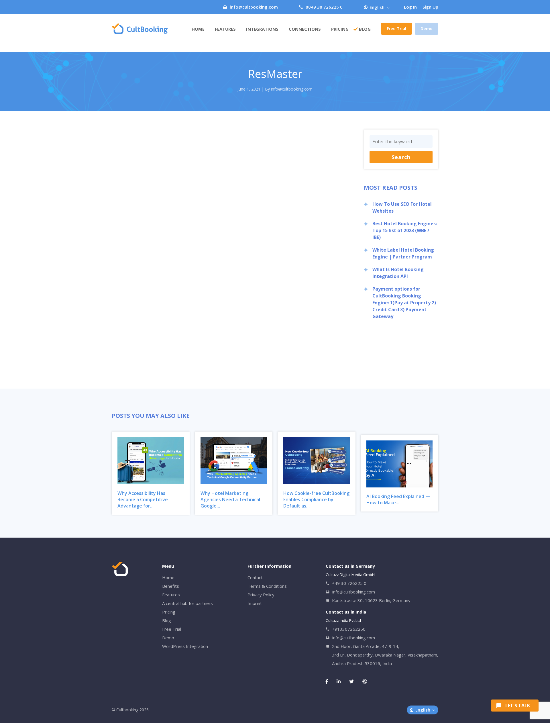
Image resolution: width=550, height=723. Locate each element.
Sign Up (430, 7)
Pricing (168, 612)
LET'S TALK (517, 705)
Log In (410, 7)
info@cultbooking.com (254, 7)
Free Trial (396, 28)
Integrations (262, 29)
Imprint (254, 603)
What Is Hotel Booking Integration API (398, 272)
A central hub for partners (187, 603)
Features (225, 29)
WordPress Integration (185, 646)
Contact (255, 577)
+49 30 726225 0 (349, 583)
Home (198, 29)
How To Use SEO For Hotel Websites (402, 207)
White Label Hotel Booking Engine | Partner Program (403, 253)
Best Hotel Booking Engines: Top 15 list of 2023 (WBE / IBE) (404, 230)
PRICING (340, 29)
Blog (365, 29)
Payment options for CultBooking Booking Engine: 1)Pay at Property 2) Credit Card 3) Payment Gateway (404, 303)
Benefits (170, 586)
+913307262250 (349, 629)
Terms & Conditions (267, 586)
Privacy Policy (260, 594)
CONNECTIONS (305, 29)
